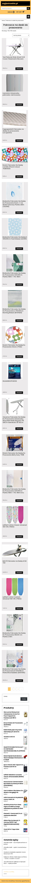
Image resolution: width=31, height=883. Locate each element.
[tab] (28, 16)
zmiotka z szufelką (9, 872)
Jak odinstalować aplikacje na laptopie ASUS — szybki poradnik (14, 862)
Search (28, 8)
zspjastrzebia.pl (10, 3)
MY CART (20, 12)
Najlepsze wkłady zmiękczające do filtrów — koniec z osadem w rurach (15, 857)
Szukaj (5, 696)
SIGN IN (11, 12)
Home (3, 20)
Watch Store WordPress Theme (10, 881)
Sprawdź (19, 68)
